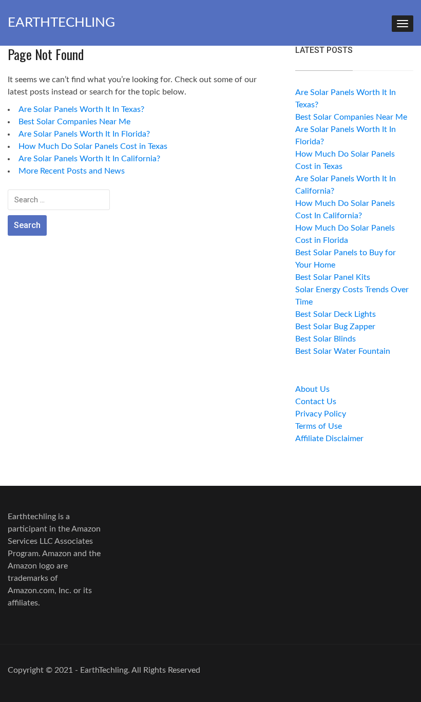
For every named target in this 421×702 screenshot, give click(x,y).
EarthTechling (61, 22)
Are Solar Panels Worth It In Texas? (81, 109)
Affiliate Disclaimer (329, 438)
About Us (312, 389)
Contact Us (315, 401)
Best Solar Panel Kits (332, 277)
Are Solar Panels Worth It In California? (89, 159)
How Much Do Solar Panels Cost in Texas (92, 146)
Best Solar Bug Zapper (335, 326)
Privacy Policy (320, 414)
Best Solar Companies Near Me (74, 122)
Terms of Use (318, 426)
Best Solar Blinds (325, 339)
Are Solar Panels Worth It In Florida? (84, 134)
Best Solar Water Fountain (342, 351)
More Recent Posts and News (71, 171)
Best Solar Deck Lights (335, 314)
